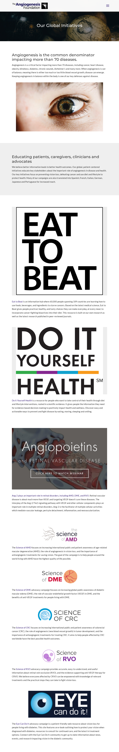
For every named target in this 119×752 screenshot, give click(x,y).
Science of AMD (23, 547)
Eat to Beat (17, 301)
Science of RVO (23, 669)
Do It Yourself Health (22, 400)
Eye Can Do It (22, 723)
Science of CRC (23, 627)
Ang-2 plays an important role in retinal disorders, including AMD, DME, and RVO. (50, 495)
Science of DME (23, 590)
